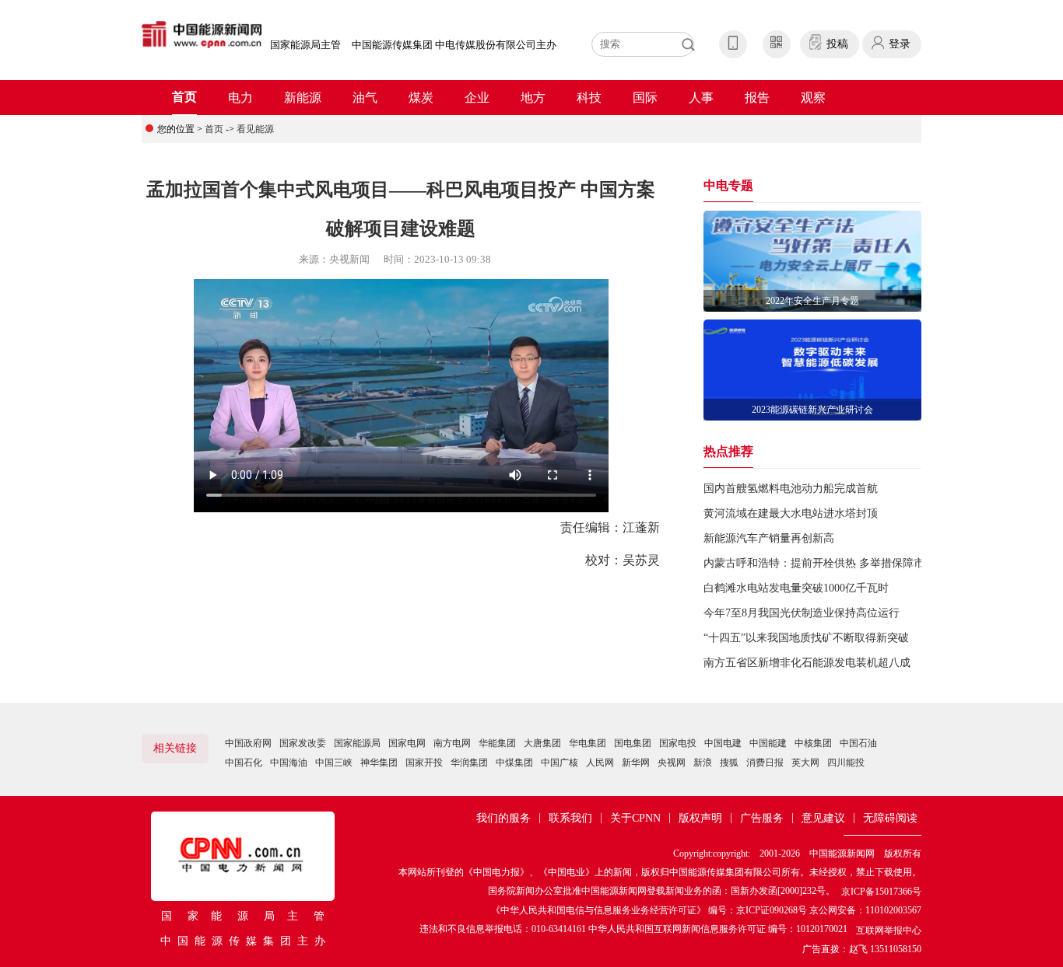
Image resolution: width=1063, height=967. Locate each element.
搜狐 (729, 762)
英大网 (805, 762)
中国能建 (768, 743)
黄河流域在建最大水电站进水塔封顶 (790, 513)
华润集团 (469, 762)
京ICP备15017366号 (881, 891)
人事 (701, 97)
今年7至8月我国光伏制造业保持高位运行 (801, 613)
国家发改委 (302, 743)
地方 (533, 97)
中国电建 (723, 743)
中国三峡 (334, 762)
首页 (184, 96)
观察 (813, 97)
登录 (899, 44)
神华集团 (379, 762)
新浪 (702, 762)
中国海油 (288, 762)
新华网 (636, 762)
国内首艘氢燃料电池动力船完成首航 (790, 488)
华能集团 (497, 743)
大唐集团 (542, 743)
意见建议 (823, 818)
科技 (589, 97)
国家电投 (677, 743)
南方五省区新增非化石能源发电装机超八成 (806, 663)
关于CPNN (635, 818)
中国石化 (243, 762)
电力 (240, 97)
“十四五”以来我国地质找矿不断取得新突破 (806, 638)
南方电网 (452, 743)
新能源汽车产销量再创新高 (768, 538)
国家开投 (424, 762)
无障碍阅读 (890, 818)
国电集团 (632, 743)
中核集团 (813, 743)
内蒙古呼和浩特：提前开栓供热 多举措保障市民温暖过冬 (841, 563)
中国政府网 (248, 743)
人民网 (600, 762)
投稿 (837, 44)
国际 (645, 97)
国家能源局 (357, 743)
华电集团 (587, 743)
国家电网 (407, 743)
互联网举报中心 (888, 930)
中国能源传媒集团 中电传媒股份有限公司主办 (454, 45)
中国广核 (559, 762)
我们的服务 (503, 818)
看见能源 (255, 129)
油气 (365, 97)
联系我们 (570, 818)
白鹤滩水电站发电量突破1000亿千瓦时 (796, 588)
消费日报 (765, 762)
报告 (757, 97)
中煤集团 (514, 762)
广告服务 (762, 818)
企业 (477, 97)
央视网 (672, 762)
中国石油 (858, 743)
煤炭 (421, 97)
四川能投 (846, 762)
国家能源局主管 (305, 45)
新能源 (302, 97)
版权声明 (700, 818)
